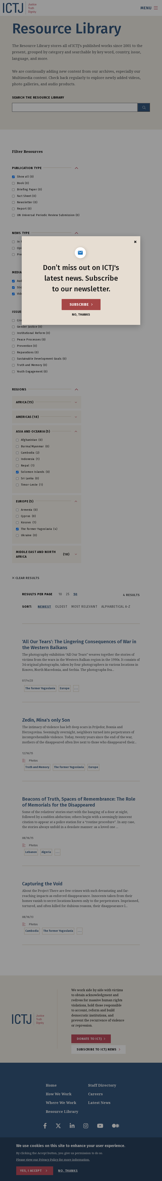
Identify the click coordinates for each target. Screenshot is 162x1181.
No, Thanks (81, 314)
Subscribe (79, 304)
